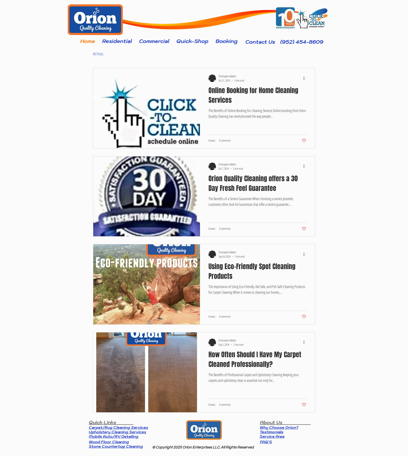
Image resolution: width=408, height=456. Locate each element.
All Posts (98, 54)
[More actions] (305, 78)
